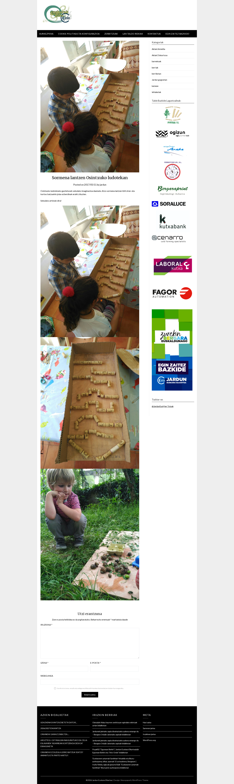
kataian (155, 86)
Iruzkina (46, 624)
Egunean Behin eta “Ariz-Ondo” (105, 752)
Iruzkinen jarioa (149, 734)
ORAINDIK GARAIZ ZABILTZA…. (54, 734)
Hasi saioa (147, 722)
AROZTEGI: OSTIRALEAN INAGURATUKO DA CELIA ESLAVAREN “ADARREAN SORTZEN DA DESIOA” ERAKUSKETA (63, 743)
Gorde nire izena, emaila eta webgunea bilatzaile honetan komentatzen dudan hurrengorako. (90, 688)
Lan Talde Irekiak (133, 34)
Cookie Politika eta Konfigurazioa (79, 34)
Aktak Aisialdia (158, 49)
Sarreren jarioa (149, 728)
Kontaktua (154, 34)
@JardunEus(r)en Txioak (162, 406)
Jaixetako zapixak (114, 734)
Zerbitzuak (111, 34)
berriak (155, 67)
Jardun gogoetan (159, 80)
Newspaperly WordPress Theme (134, 780)
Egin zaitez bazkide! (177, 34)
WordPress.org (149, 740)
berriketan (156, 73)
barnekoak (156, 61)
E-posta (95, 662)
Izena (44, 662)
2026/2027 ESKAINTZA (50, 728)
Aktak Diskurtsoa (159, 55)
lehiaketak (156, 92)
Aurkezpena (46, 34)
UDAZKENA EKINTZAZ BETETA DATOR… (58, 722)
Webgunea (46, 675)
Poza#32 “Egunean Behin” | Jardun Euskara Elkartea (114, 749)
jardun (103, 184)
